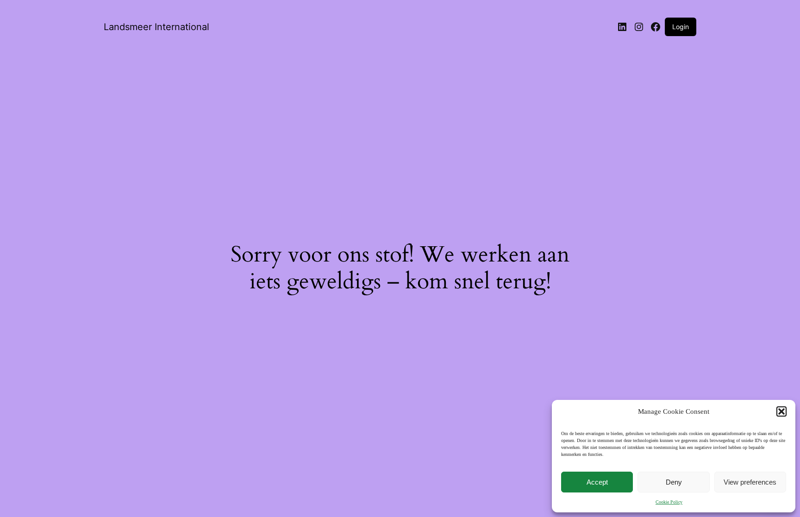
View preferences (750, 482)
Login (680, 27)
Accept (597, 482)
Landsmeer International (156, 26)
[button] (781, 411)
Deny (674, 482)
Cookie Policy (669, 502)
